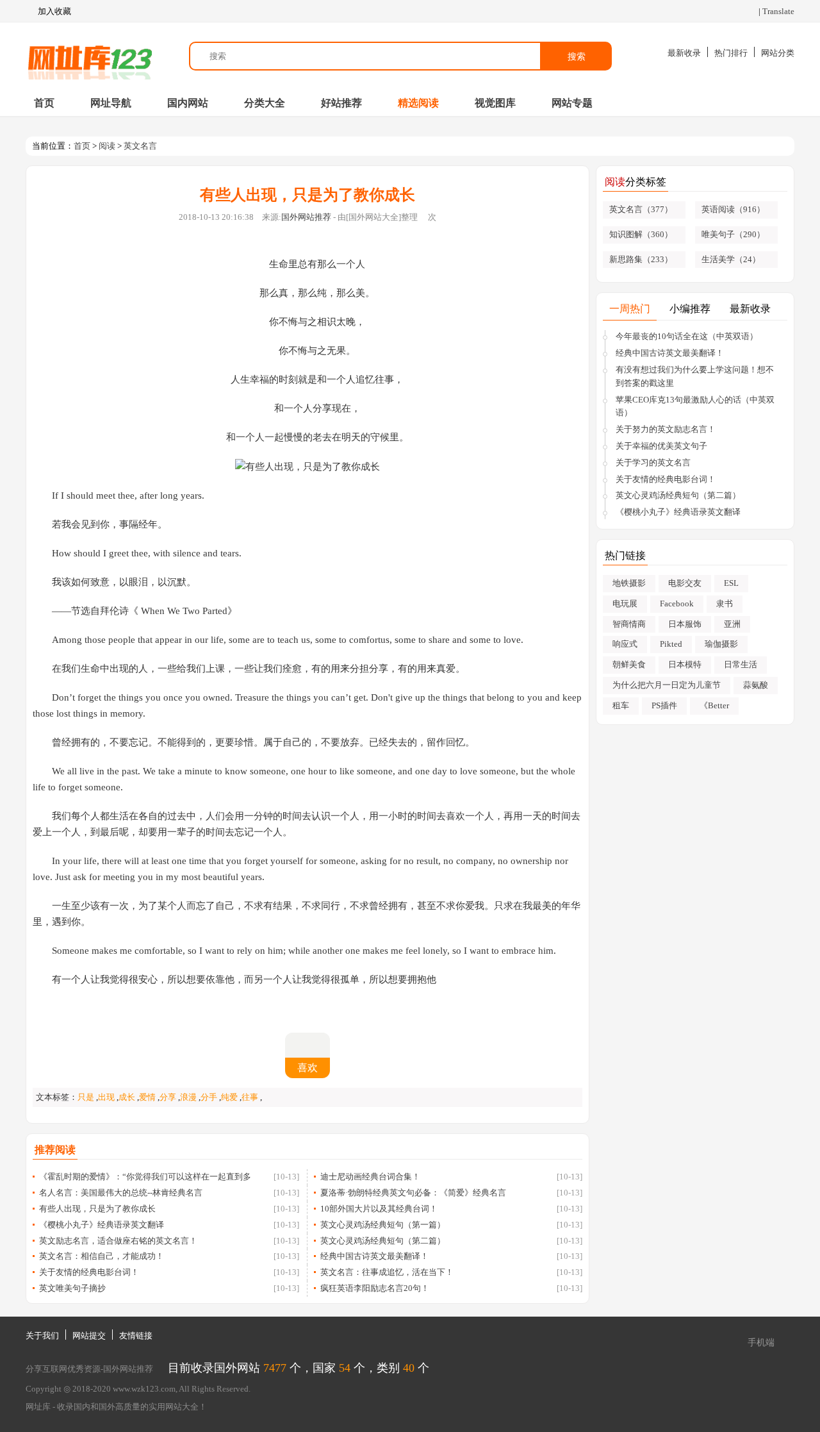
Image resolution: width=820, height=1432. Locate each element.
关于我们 (42, 1335)
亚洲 (732, 624)
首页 (44, 102)
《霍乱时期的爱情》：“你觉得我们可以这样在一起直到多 (145, 1176)
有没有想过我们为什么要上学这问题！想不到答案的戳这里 (695, 376)
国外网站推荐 (306, 217)
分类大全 (264, 102)
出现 (106, 1097)
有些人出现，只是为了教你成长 (97, 1208)
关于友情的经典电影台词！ (89, 1272)
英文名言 (140, 146)
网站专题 (572, 102)
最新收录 (684, 53)
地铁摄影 (629, 583)
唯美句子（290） (733, 234)
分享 (168, 1097)
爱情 (147, 1097)
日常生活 (740, 664)
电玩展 (624, 603)
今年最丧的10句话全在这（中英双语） (687, 336)
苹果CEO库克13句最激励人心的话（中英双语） (695, 406)
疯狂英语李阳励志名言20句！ (374, 1288)
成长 (127, 1097)
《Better (714, 705)
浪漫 (188, 1097)
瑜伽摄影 (721, 644)
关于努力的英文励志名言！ (666, 429)
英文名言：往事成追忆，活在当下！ (387, 1272)
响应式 (624, 644)
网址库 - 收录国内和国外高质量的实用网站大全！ (116, 1406)
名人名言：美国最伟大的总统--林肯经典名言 (120, 1192)
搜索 (577, 56)
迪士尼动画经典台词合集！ (370, 1176)
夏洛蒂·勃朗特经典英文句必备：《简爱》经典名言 (413, 1192)
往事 (250, 1097)
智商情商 (629, 624)
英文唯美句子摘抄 (72, 1288)
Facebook (677, 603)
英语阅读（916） (733, 209)
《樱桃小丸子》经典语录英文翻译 (101, 1224)
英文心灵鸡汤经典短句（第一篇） (382, 1224)
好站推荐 (341, 102)
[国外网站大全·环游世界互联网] (90, 56)
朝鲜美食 (629, 664)
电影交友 (684, 583)
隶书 (724, 603)
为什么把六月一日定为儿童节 (666, 685)
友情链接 (135, 1335)
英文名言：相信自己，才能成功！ (101, 1256)
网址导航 (110, 102)
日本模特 (684, 664)
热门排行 (731, 53)
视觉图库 (495, 102)
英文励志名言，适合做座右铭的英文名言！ (118, 1240)
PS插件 (664, 705)
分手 (209, 1097)
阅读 (107, 146)
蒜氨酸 (755, 685)
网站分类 (777, 53)
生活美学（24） (730, 259)
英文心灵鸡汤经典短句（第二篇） (382, 1240)
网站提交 (89, 1335)
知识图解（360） (641, 234)
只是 (86, 1097)
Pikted (671, 644)
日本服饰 (684, 624)
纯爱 (229, 1097)
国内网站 (187, 102)
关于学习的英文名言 (653, 462)
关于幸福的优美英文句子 (661, 446)
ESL (731, 583)
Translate (778, 11)
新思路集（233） (641, 259)
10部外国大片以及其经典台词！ (379, 1208)
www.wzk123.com (144, 1389)
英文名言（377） (641, 209)
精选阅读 (418, 102)
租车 (620, 705)
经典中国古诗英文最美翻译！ (374, 1256)
